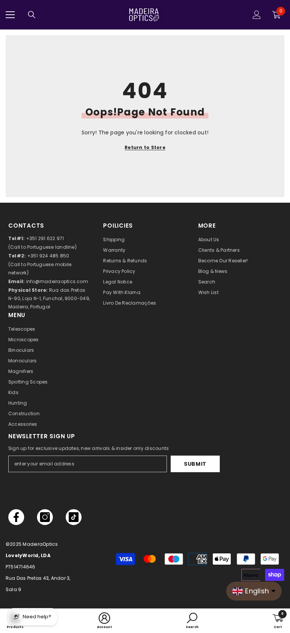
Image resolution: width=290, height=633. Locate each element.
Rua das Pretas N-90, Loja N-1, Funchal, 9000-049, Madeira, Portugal (49, 298)
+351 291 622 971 (45, 238)
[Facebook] (16, 517)
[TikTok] (74, 517)
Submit (195, 464)
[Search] (31, 14)
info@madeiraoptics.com (57, 281)
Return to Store (145, 147)
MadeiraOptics (40, 544)
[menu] (10, 14)
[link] (104, 620)
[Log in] (257, 15)
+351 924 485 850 (48, 256)
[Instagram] (45, 517)
